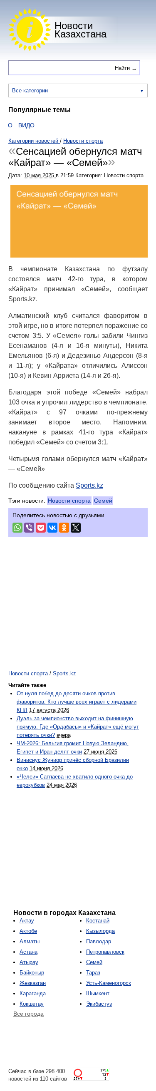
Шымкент (97, 993)
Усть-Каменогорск (108, 983)
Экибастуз (99, 1004)
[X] (76, 528)
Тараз (93, 973)
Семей (103, 500)
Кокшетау (32, 1004)
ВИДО (21, 125)
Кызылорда (100, 931)
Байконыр (32, 973)
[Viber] (29, 528)
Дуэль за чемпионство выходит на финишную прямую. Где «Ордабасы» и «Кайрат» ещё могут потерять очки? (78, 726)
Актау (27, 920)
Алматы (30, 941)
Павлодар (98, 941)
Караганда (33, 993)
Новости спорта (69, 500)
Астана (28, 952)
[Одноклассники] (64, 528)
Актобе (28, 931)
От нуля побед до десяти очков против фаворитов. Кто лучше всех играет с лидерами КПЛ (76, 701)
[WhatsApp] (17, 528)
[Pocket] (41, 528)
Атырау (29, 962)
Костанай (97, 920)
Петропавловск (105, 952)
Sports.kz (89, 485)
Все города (28, 1013)
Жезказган (33, 983)
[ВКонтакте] (52, 528)
